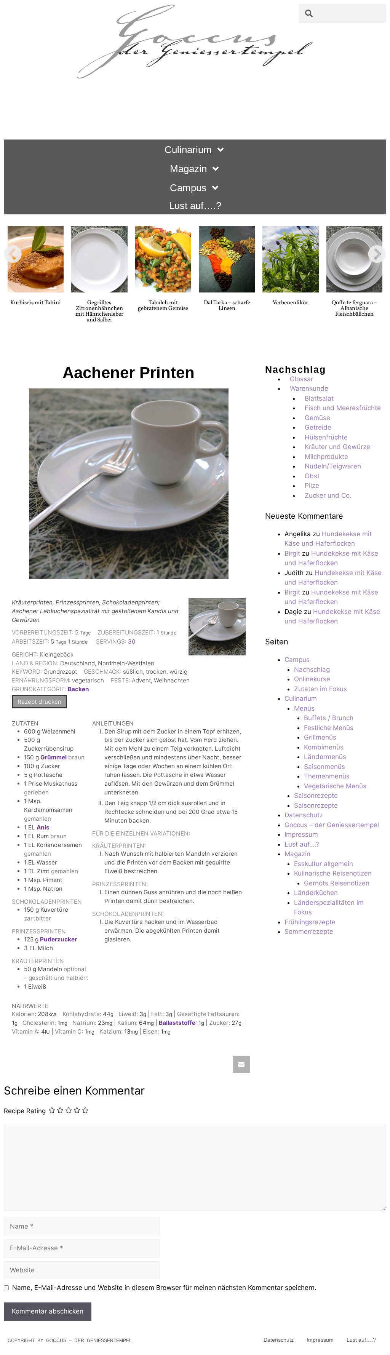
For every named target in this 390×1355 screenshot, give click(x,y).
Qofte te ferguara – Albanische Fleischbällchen (354, 308)
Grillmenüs (320, 737)
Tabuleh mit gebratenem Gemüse (163, 306)
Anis (43, 827)
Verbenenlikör (290, 303)
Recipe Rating (25, 1111)
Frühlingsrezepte (310, 922)
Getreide (318, 427)
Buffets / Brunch (328, 718)
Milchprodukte (326, 456)
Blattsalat (319, 398)
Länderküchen (316, 892)
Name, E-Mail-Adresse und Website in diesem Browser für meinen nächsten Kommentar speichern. (164, 1287)
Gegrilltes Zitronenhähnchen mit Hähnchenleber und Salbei (99, 311)
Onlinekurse (312, 679)
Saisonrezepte (316, 795)
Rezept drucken (39, 701)
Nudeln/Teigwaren (333, 466)
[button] (13, 254)
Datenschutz (304, 815)
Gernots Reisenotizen (336, 883)
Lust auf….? (195, 205)
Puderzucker (58, 939)
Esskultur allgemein (323, 864)
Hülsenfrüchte (326, 437)
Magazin (188, 168)
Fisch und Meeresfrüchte (343, 408)
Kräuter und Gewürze (337, 447)
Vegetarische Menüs (335, 786)
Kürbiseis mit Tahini (35, 303)
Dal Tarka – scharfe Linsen (227, 306)
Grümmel (53, 757)
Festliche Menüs (328, 728)
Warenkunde (309, 388)
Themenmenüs (327, 776)
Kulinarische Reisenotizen (333, 873)
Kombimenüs (324, 747)
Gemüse (317, 418)
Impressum (301, 834)
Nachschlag (312, 669)
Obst (312, 476)
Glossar (301, 379)
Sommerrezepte (309, 931)
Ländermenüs (325, 757)
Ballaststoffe (177, 1022)
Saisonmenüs (324, 766)
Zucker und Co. (328, 495)
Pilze (312, 485)
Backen (78, 689)
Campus (188, 187)
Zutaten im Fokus (320, 689)
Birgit (292, 553)
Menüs (304, 708)
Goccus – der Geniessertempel (332, 825)
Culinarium (188, 149)
